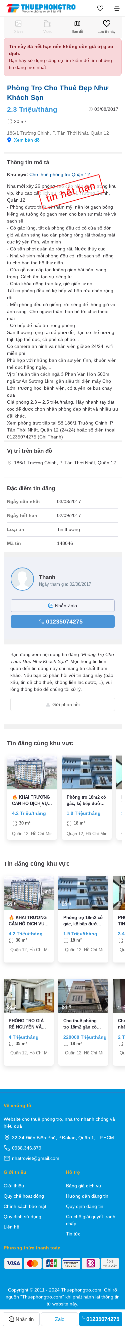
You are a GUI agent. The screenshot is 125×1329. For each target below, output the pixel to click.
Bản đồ (77, 31)
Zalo (59, 1319)
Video (47, 31)
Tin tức (73, 1233)
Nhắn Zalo (66, 605)
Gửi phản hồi (66, 704)
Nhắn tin (25, 1319)
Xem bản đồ (27, 140)
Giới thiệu (14, 1185)
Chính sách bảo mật (25, 1206)
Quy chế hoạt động (24, 1196)
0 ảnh (18, 31)
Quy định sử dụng (22, 1216)
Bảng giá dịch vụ (83, 1185)
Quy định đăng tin (84, 1206)
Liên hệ (11, 1226)
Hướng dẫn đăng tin (87, 1196)
